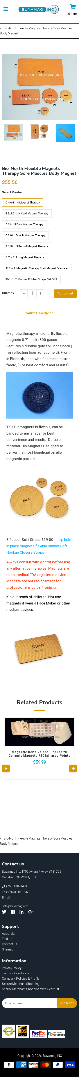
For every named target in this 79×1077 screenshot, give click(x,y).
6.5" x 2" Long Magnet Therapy (24, 257)
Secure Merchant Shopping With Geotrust (30, 989)
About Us (8, 933)
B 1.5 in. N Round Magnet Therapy (26, 246)
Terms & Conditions (15, 973)
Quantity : (9, 293)
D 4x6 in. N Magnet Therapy (22, 202)
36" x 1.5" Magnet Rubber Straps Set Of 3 (31, 279)
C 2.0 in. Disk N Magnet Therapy (25, 235)
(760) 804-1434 (16, 886)
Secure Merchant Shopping (21, 984)
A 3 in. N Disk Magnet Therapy (24, 224)
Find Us (7, 939)
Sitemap (7, 949)
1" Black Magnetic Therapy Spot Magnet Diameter (36, 268)
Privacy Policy (12, 968)
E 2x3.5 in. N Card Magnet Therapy (26, 213)
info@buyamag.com (15, 906)
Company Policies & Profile (20, 978)
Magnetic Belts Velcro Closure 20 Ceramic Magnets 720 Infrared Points (39, 753)
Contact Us (9, 944)
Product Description (38, 313)
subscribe (67, 1003)
